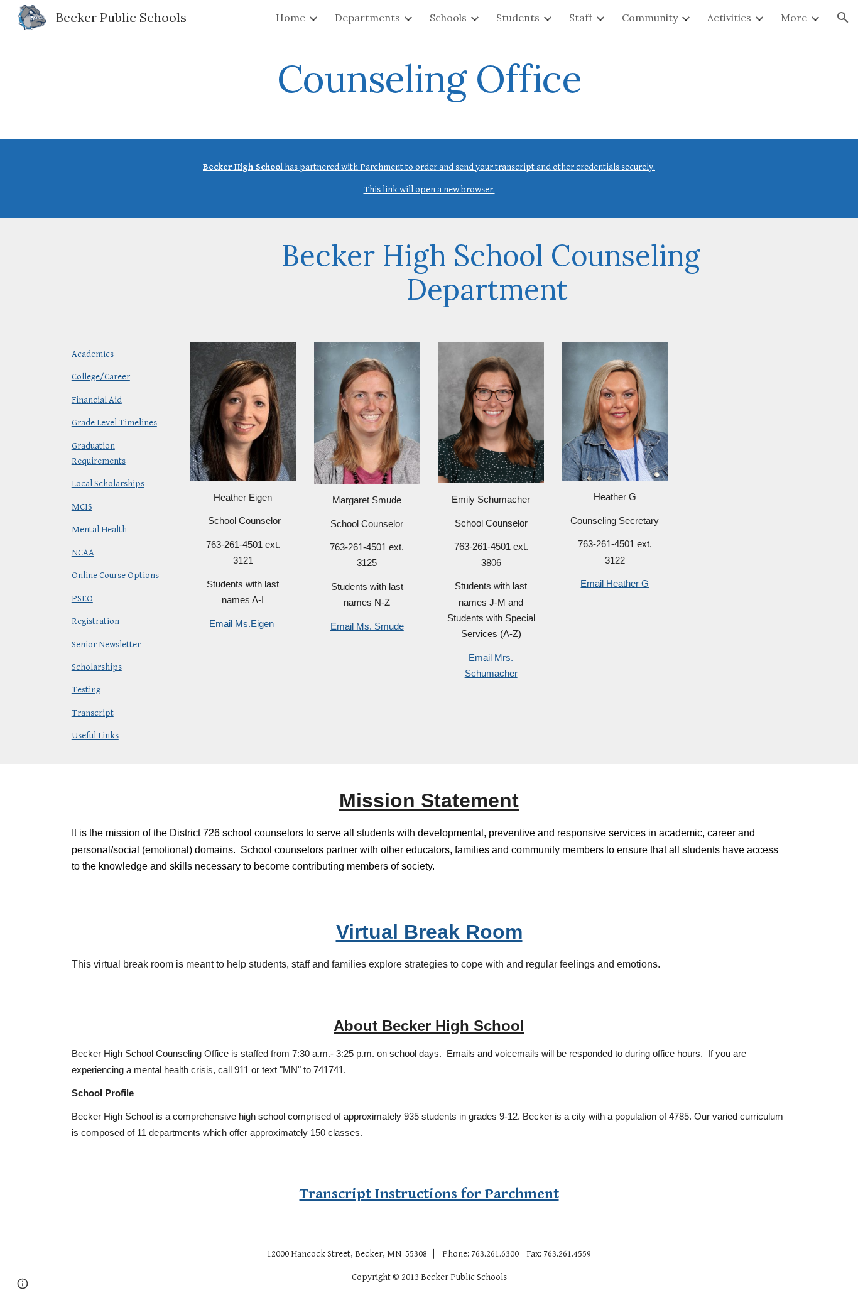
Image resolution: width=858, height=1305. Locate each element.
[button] (843, 18)
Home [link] (290, 17)
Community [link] (650, 17)
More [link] (794, 17)
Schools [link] (448, 17)
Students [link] (518, 17)
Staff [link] (580, 17)
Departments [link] (367, 17)
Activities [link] (729, 17)
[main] (429, 78)
